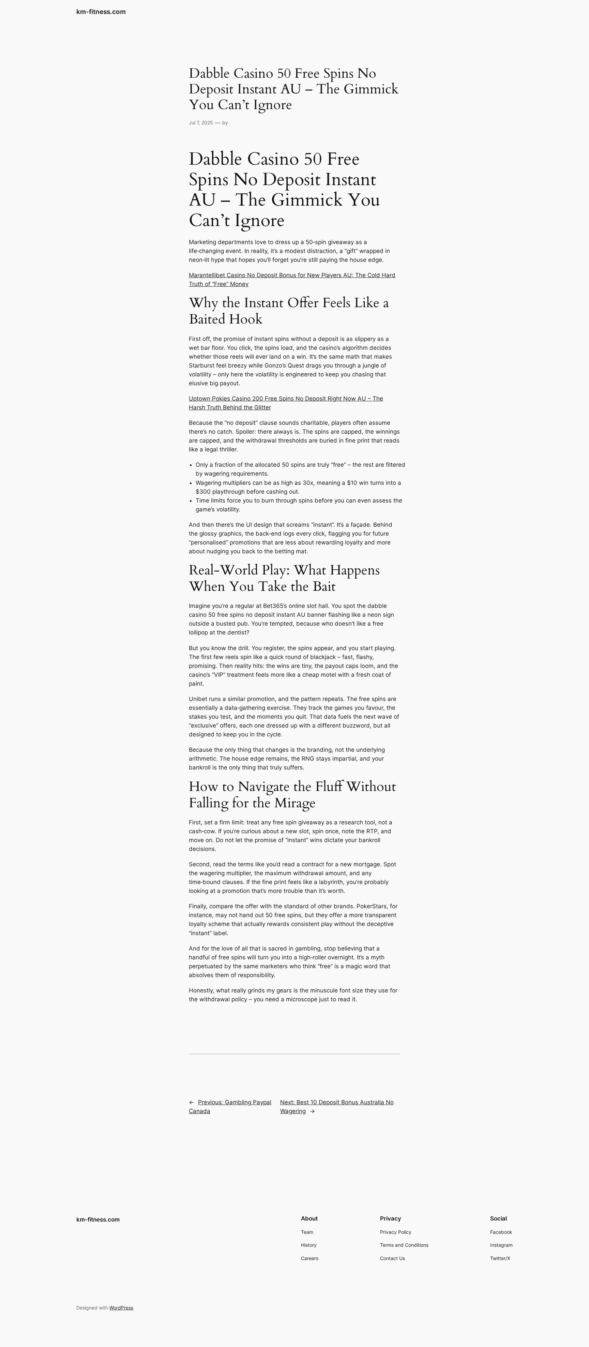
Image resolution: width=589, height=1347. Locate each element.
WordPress (121, 1308)
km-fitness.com (101, 12)
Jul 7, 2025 (201, 122)
